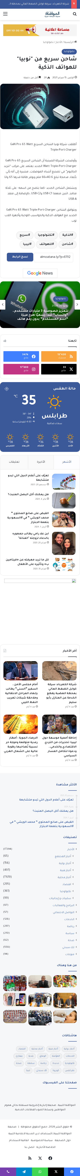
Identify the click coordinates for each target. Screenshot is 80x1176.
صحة (71, 940)
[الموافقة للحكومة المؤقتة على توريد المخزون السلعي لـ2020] (65, 981)
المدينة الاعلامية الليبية (21, 1134)
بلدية (31, 1056)
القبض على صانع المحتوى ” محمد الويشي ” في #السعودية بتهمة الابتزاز (28, 518)
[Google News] (40, 273)
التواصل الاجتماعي (63, 912)
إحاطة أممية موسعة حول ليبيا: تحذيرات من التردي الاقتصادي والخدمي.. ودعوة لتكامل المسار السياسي (59, 747)
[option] (40, 304)
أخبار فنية (65, 870)
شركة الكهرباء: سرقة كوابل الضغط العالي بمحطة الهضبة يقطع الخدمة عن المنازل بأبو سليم (61, 693)
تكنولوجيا (48, 42)
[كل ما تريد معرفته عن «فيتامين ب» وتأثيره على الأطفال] (64, 564)
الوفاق (42, 1056)
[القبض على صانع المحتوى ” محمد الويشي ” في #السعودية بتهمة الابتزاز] (64, 519)
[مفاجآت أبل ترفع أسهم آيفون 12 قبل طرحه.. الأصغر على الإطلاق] (15, 999)
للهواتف (45, 244)
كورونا (56, 1070)
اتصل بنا (29, 1147)
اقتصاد (67, 884)
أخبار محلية (64, 877)
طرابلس (69, 1070)
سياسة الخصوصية (42, 1140)
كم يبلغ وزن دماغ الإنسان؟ (48, 316)
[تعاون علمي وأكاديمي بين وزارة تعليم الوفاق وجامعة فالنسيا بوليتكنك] (65, 1000)
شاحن (66, 244)
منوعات (69, 954)
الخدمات (69, 919)
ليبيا (26, 244)
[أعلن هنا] (40, 30)
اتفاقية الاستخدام (19, 1140)
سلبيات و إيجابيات (60, 898)
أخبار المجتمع (63, 856)
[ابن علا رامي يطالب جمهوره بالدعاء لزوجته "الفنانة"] (64, 543)
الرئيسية (69, 42)
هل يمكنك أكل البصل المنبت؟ (28, 494)
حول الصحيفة (63, 1140)
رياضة (70, 926)
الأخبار (59, 42)
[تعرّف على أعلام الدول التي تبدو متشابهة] (64, 482)
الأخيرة (41, 462)
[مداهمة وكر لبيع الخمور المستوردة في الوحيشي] (15, 983)
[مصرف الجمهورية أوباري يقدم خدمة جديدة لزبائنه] (40, 981)
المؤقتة (56, 1056)
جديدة (55, 1063)
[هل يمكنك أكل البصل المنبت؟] (64, 500)
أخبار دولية (65, 863)
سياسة (70, 933)
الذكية (66, 235)
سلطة (31, 1063)
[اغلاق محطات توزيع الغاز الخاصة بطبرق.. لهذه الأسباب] (40, 1000)
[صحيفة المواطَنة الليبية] (52, 14)
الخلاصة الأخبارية (45, 1147)
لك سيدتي (68, 947)
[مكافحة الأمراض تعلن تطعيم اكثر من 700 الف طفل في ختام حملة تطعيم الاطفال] (65, 1016)
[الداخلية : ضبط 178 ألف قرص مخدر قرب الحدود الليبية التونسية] (15, 1016)
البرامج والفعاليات (63, 905)
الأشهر (67, 462)
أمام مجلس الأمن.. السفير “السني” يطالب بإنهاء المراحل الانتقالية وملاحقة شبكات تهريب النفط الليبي (21, 693)
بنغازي (19, 1056)
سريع (24, 235)
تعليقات (14, 462)
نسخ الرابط (20, 257)
